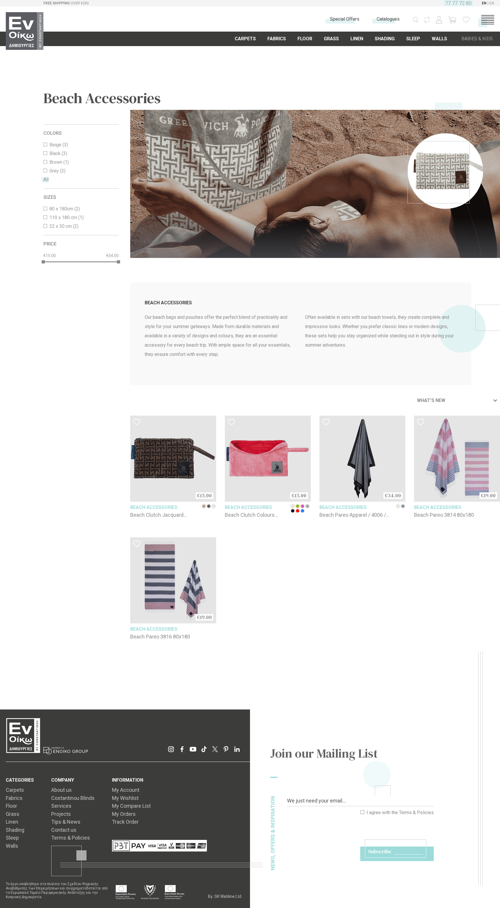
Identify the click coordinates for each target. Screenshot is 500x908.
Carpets (15, 790)
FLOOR (304, 38)
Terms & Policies (416, 812)
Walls (12, 846)
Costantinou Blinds (73, 798)
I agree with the (399, 812)
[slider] (43, 261)
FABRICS (276, 38)
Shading (15, 830)
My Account (125, 790)
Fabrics (14, 798)
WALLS (439, 38)
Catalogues (388, 19)
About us (61, 790)
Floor (11, 806)
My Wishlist (125, 798)
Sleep (12, 838)
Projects (61, 814)
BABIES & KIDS (477, 38)
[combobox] (457, 400)
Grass (12, 814)
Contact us (63, 830)
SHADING (385, 38)
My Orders (124, 814)
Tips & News (65, 822)
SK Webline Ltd (227, 896)
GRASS (331, 38)
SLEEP (413, 38)
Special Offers (344, 19)
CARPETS (245, 38)
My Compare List (131, 806)
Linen (12, 822)
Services (61, 806)
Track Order (125, 822)
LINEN (356, 38)
